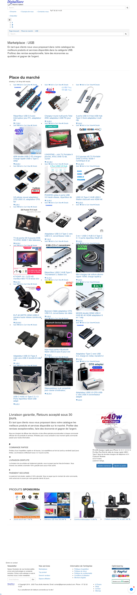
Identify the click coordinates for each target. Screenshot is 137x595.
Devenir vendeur (44, 575)
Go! (33, 579)
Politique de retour (80, 571)
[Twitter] (12, 25)
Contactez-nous (43, 11)
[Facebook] (12, 23)
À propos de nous (27, 11)
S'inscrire (13, 11)
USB (36, 31)
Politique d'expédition (81, 569)
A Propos (98, 584)
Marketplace (43, 569)
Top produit (43, 572)
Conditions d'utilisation (81, 575)
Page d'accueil (14, 31)
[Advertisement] (110, 53)
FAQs (97, 586)
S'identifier (13, 16)
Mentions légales (80, 577)
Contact (98, 589)
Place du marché (27, 31)
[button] (131, 589)
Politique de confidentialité (83, 573)
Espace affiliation (44, 579)
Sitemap (98, 591)
